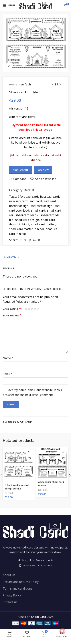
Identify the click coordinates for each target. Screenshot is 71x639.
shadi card (38, 211)
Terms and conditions (17, 588)
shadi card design (27, 220)
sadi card (36, 201)
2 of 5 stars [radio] (29, 309)
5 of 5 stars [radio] (38, 309)
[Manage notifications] (62, 631)
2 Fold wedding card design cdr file (17, 486)
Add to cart (20, 169)
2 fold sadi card (27, 197)
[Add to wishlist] (29, 458)
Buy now (43, 169)
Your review (12, 315)
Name (8, 358)
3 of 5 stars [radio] (32, 309)
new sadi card (18, 201)
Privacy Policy (12, 595)
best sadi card (49, 197)
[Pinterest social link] (29, 240)
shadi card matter (43, 224)
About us (9, 575)
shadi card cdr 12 (26, 215)
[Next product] (60, 84)
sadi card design (41, 206)
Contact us (10, 602)
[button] (29, 452)
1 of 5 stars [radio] (25, 309)
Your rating (12, 309)
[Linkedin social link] (34, 240)
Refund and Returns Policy (21, 582)
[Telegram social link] (39, 240)
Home (13, 84)
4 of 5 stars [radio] (35, 309)
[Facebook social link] (21, 240)
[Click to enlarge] (9, 66)
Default (26, 84)
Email (7, 374)
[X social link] (25, 240)
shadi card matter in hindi (26, 229)
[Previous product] (53, 84)
